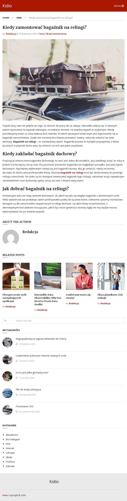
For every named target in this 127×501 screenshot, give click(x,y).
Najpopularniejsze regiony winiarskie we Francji (41, 338)
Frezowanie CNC (25, 406)
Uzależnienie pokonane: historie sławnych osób (41, 355)
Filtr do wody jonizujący (28, 389)
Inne (42, 33)
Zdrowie (10, 466)
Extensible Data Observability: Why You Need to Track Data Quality (47, 299)
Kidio (7, 6)
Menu (117, 5)
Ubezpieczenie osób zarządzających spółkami (14, 298)
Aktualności (12, 434)
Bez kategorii (13, 439)
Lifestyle (10, 452)
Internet (10, 448)
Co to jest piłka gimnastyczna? (32, 372)
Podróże (10, 461)
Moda (9, 457)
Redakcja (11, 33)
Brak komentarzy (56, 33)
